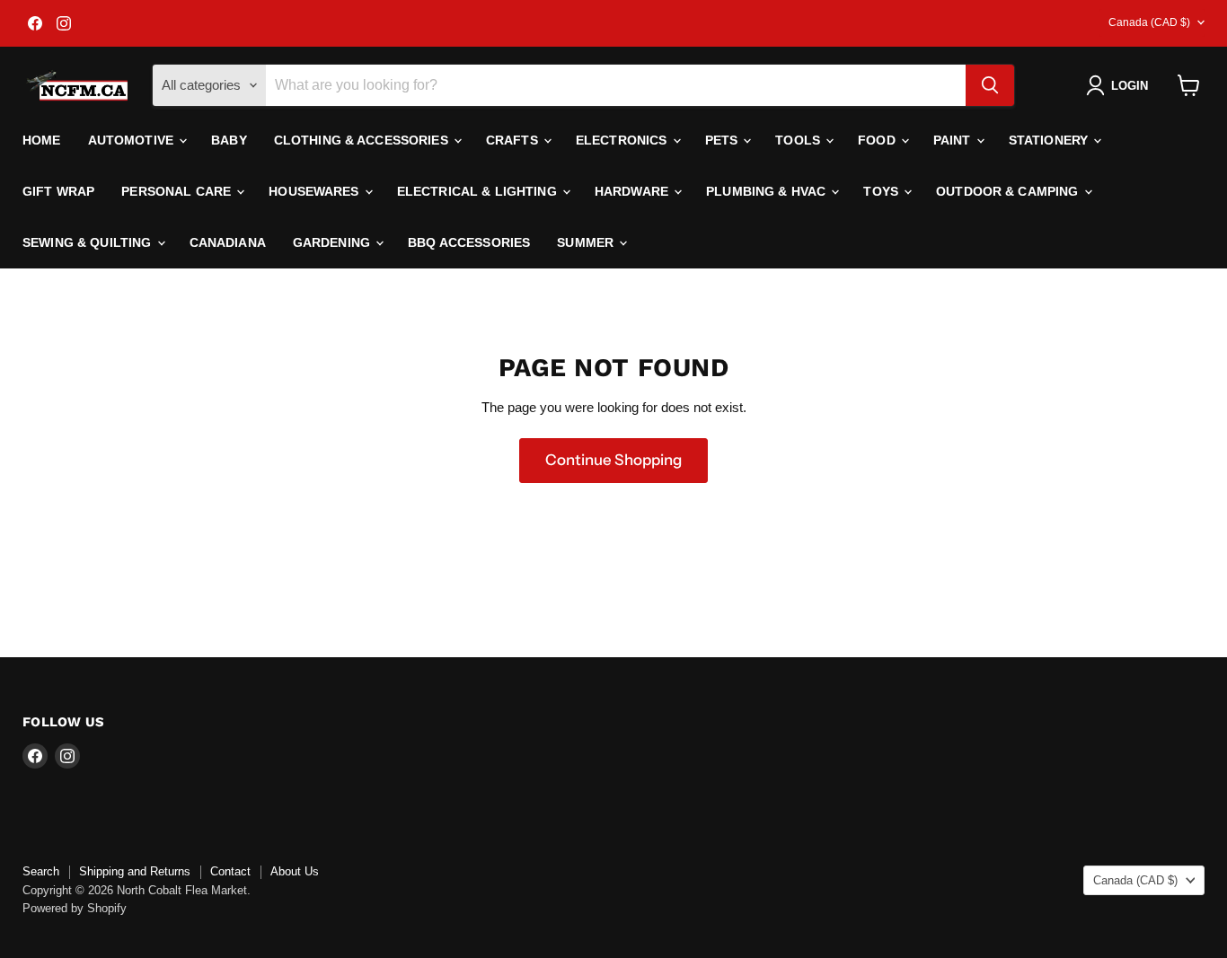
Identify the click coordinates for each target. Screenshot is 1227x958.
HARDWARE (633, 191)
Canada (1149, 22)
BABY (229, 140)
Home (41, 140)
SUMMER (587, 242)
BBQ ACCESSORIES (469, 242)
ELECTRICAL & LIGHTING (479, 191)
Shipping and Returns (134, 871)
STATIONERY (1050, 140)
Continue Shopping (613, 460)
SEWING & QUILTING (88, 242)
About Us (294, 871)
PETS (723, 140)
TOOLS (799, 140)
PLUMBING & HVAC (767, 191)
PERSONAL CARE (177, 191)
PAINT (954, 140)
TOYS (882, 191)
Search (40, 871)
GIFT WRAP (58, 191)
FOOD (878, 140)
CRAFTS (514, 140)
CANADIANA (228, 242)
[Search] (990, 85)
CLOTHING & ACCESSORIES (363, 140)
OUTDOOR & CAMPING (1009, 191)
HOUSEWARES (316, 191)
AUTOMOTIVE (133, 140)
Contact (230, 871)
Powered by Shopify (74, 908)
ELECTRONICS (623, 140)
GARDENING (333, 242)
